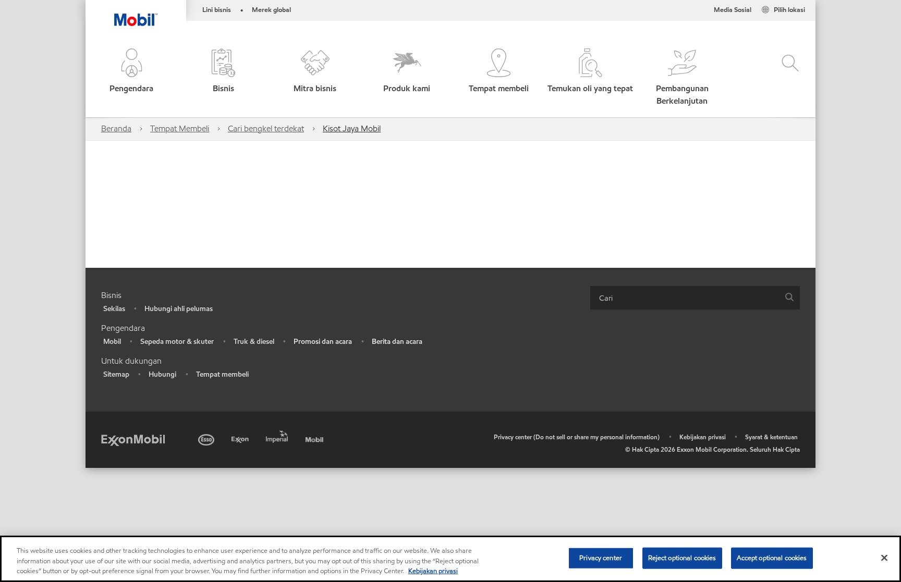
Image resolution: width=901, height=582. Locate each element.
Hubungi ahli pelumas (178, 309)
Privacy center (600, 557)
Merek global (271, 10)
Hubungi (162, 374)
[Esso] (207, 438)
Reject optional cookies (682, 557)
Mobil (112, 341)
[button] (131, 77)
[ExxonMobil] (133, 439)
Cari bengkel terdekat (266, 128)
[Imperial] (278, 435)
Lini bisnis (216, 10)
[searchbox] (684, 297)
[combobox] (695, 297)
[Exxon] (241, 438)
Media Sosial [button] (732, 10)
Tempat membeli (222, 374)
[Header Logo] (136, 13)
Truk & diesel (254, 341)
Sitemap (116, 374)
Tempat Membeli (179, 128)
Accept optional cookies (772, 557)
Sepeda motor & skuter (177, 341)
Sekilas (114, 309)
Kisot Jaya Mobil (352, 128)
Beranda (116, 128)
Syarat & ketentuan (771, 436)
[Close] (884, 557)
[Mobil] (315, 438)
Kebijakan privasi (702, 436)
